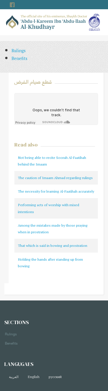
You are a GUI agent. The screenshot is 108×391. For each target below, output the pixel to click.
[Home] (47, 22)
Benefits (19, 58)
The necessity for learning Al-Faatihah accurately (56, 191)
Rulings (19, 50)
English (33, 376)
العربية (13, 376)
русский (55, 376)
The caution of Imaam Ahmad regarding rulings (55, 177)
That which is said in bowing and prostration (52, 245)
